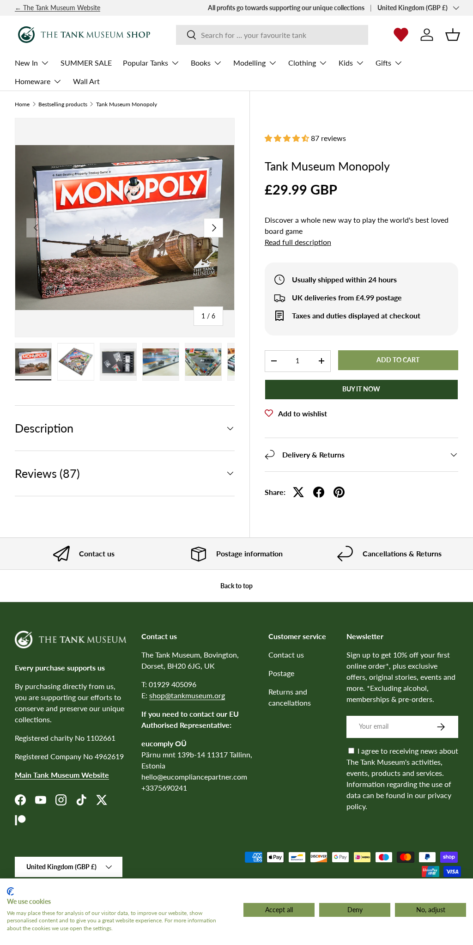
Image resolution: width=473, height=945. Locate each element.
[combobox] (272, 35)
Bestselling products (62, 104)
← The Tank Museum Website (57, 8)
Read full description (298, 242)
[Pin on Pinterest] (339, 492)
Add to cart (397, 360)
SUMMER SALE (86, 62)
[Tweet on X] (298, 492)
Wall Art (86, 81)
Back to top (236, 586)
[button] (453, 34)
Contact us (286, 654)
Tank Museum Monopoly (126, 104)
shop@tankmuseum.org (187, 695)
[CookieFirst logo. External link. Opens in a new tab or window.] (10, 891)
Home (22, 104)
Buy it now (361, 389)
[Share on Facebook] (319, 492)
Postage (281, 673)
